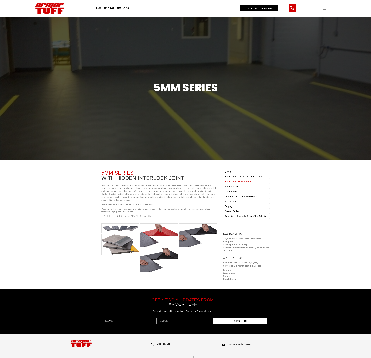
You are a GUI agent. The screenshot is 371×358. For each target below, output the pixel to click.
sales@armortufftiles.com (240, 344)
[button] (259, 8)
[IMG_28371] (120, 228)
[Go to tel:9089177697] (292, 8)
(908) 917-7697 (164, 344)
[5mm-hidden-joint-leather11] (159, 260)
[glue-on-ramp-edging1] (120, 244)
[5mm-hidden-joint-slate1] (159, 235)
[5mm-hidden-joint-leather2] (198, 235)
